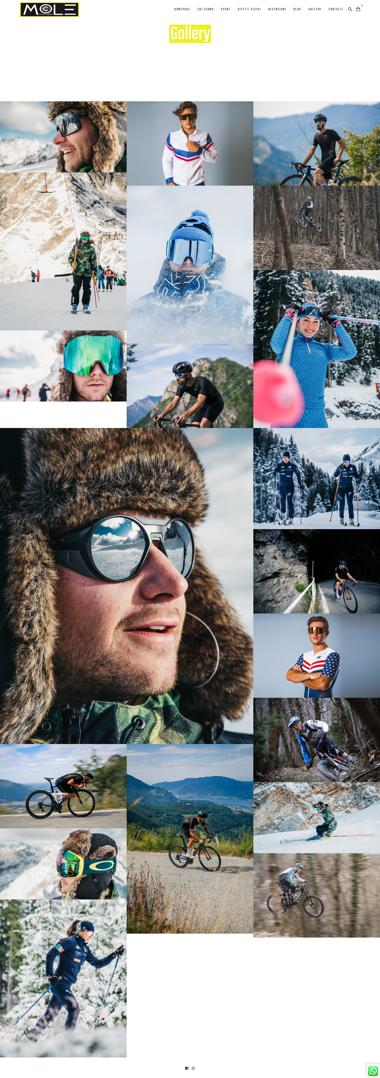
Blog (297, 9)
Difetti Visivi (249, 9)
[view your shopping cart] (358, 9)
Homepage (182, 9)
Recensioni (277, 9)
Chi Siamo (205, 9)
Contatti (336, 9)
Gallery (314, 9)
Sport (226, 9)
